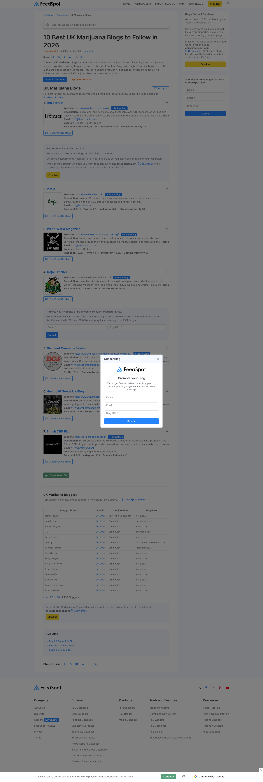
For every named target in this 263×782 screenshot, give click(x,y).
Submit (131, 421)
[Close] (158, 359)
